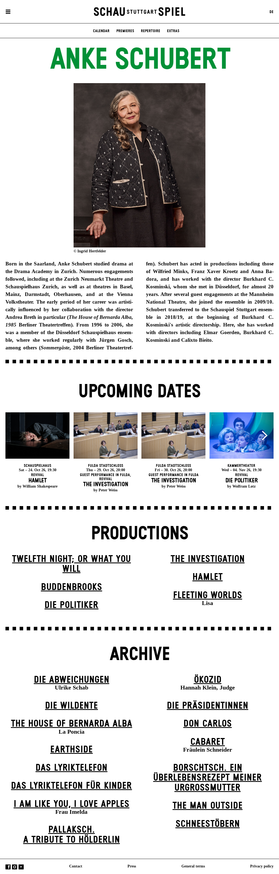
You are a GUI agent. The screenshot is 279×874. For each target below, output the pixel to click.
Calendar (101, 31)
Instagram (14, 867)
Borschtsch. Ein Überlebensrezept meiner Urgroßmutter (207, 778)
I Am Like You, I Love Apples (71, 804)
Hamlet (207, 577)
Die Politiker (71, 605)
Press (132, 866)
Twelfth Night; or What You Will (71, 564)
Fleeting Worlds (207, 595)
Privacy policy (262, 866)
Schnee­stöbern (207, 824)
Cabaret (207, 742)
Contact (75, 866)
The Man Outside (207, 806)
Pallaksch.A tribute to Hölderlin (71, 835)
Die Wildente (71, 706)
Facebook (8, 867)
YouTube (21, 867)
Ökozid (208, 680)
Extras (173, 31)
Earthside (71, 750)
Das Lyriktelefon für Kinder (71, 786)
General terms (193, 866)
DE (271, 12)
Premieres (125, 31)
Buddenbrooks (71, 587)
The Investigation (208, 559)
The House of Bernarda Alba (71, 724)
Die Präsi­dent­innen (207, 706)
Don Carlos (207, 724)
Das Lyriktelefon (71, 768)
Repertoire (150, 31)
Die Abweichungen (71, 680)
